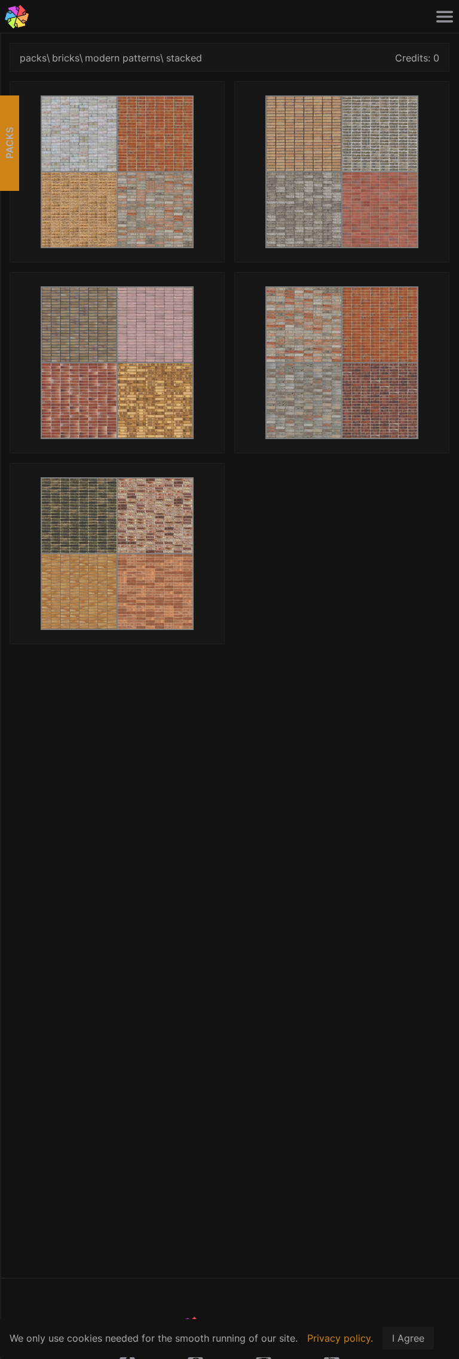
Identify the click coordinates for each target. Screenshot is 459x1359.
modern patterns (122, 58)
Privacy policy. (340, 1338)
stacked (184, 58)
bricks (65, 58)
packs (33, 58)
